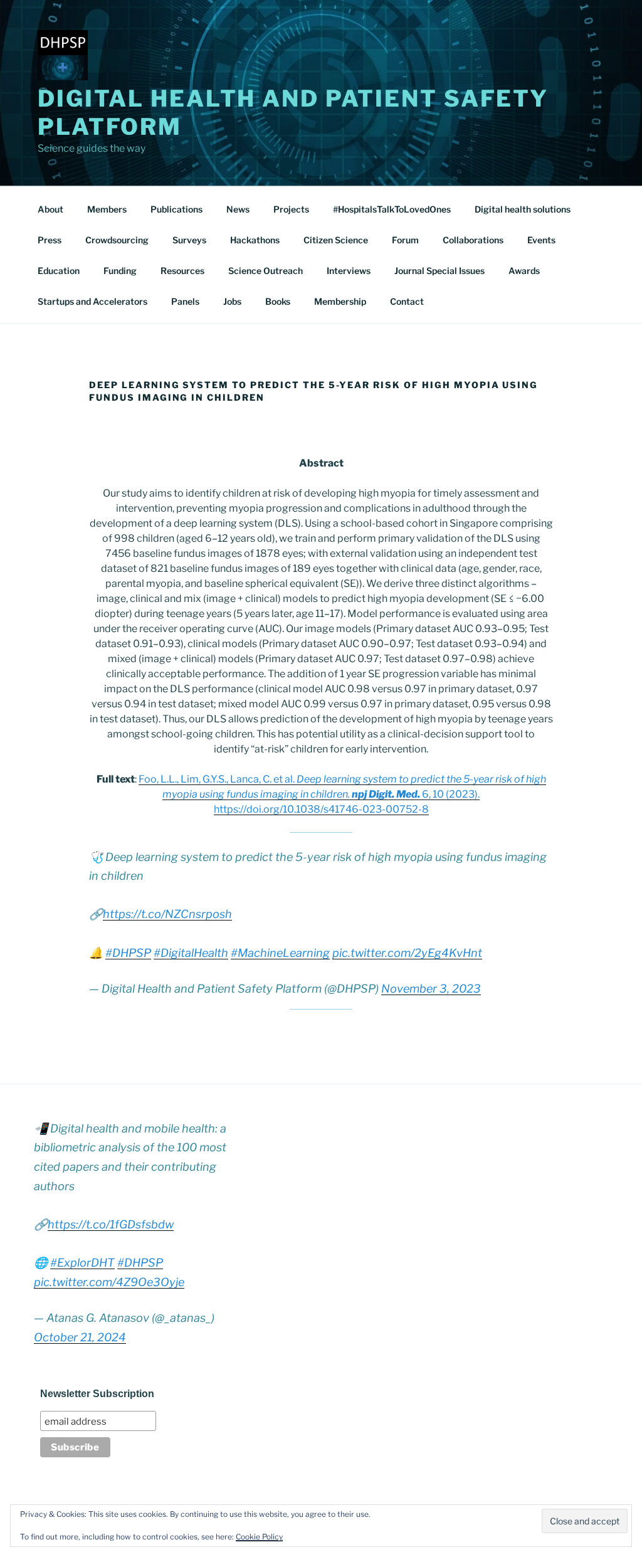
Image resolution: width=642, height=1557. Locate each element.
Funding (120, 270)
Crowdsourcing (117, 240)
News (238, 209)
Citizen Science (335, 240)
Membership (340, 301)
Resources (182, 270)
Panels (185, 301)
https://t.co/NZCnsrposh (167, 914)
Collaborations (473, 240)
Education (59, 270)
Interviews (349, 270)
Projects (291, 209)
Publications (176, 209)
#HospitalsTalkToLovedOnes (392, 209)
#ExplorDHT (82, 1262)
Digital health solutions (523, 209)
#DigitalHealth (191, 952)
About (50, 209)
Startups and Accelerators (92, 301)
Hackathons (255, 240)
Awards (524, 270)
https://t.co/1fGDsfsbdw (111, 1224)
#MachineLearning (280, 952)
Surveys (189, 240)
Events (541, 240)
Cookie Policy (259, 1536)
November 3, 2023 (431, 988)
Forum (405, 240)
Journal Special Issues (439, 270)
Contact (407, 301)
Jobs (232, 301)
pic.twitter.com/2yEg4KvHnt (407, 952)
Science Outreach (265, 270)
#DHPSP (128, 952)
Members (107, 209)
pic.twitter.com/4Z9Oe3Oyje (109, 1282)
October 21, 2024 (80, 1337)
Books (277, 301)
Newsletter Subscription (97, 1393)
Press (49, 240)
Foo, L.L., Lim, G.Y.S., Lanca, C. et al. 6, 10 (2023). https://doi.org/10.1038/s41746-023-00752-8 (342, 794)
